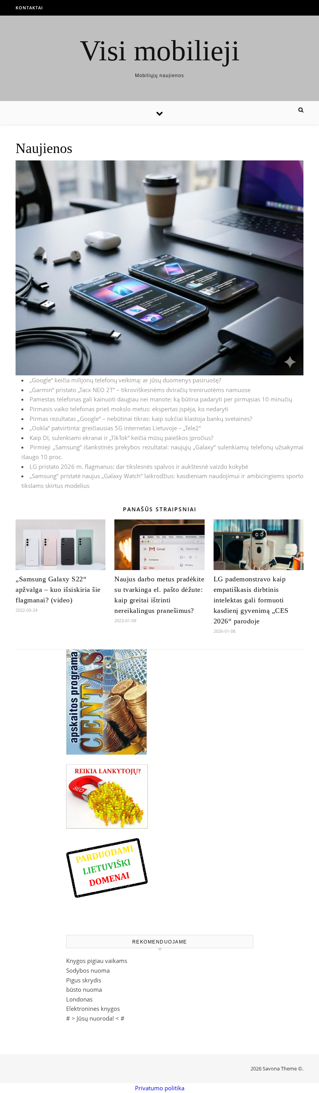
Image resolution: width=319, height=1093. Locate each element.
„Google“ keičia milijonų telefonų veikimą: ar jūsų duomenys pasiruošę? (125, 380)
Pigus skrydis (83, 980)
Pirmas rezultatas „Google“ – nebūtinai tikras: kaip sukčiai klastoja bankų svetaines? (141, 418)
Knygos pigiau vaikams (96, 961)
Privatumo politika (159, 1088)
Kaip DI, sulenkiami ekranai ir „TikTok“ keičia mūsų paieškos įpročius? (121, 438)
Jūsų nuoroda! (95, 1018)
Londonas (79, 999)
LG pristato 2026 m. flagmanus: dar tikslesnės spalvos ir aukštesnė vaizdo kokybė (139, 466)
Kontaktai (29, 8)
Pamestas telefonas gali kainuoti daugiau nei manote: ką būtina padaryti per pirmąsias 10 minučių (161, 399)
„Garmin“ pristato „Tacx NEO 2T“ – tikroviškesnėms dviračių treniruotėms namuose (140, 390)
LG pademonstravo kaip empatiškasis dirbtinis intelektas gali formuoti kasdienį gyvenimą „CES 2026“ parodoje (251, 600)
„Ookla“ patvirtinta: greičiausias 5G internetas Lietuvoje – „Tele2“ (115, 428)
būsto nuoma (84, 989)
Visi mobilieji (160, 50)
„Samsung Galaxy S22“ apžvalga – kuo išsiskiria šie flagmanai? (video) (58, 589)
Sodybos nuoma (88, 970)
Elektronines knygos (93, 1008)
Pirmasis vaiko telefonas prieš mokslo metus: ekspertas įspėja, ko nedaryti (129, 409)
